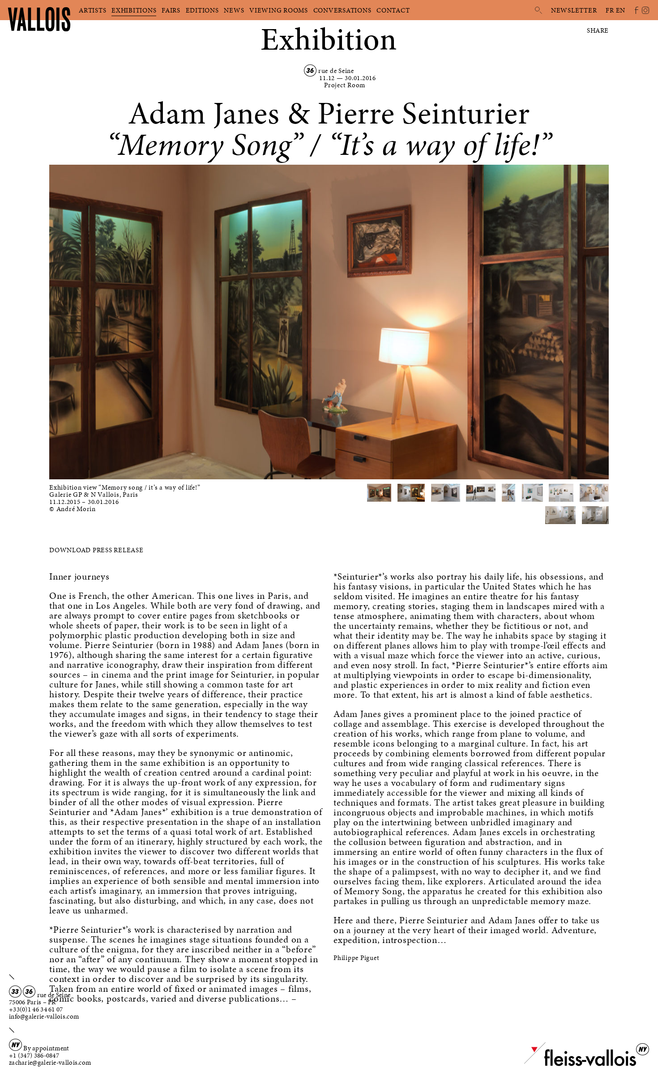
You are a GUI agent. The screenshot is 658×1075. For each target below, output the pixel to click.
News (234, 10)
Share (598, 30)
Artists (92, 10)
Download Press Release (96, 550)
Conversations (342, 10)
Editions (202, 10)
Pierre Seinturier (423, 113)
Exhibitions (133, 10)
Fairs (171, 10)
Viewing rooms (278, 10)
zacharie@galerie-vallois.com (50, 1062)
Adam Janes (204, 113)
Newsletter (574, 10)
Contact (393, 10)
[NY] (580, 1064)
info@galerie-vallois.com (44, 1016)
